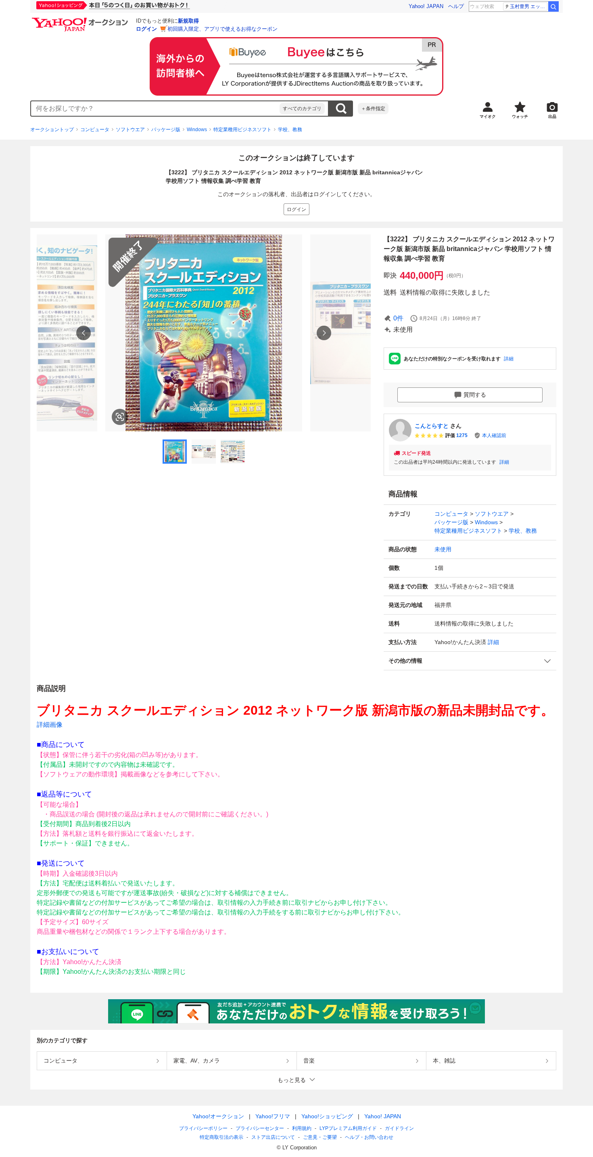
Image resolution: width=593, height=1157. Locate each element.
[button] (470, 661)
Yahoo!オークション (218, 1116)
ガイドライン (399, 1128)
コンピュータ (94, 129)
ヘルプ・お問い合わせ (369, 1137)
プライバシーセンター (260, 1128)
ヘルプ (456, 6)
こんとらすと (432, 426)
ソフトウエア (130, 129)
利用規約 (301, 1128)
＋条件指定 (373, 108)
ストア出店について (273, 1137)
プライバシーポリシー (203, 1128)
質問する (475, 394)
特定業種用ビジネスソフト (242, 129)
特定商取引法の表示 (221, 1137)
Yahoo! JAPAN (426, 6)
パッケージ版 (165, 129)
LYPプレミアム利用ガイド (348, 1128)
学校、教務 (290, 129)
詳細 (509, 359)
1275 (462, 435)
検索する (341, 108)
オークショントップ (52, 129)
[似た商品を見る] (120, 417)
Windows (197, 129)
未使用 (442, 549)
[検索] (553, 6)
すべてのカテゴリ (302, 108)
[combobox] (155, 108)
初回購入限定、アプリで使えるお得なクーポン (222, 29)
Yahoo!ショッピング (327, 1116)
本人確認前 (494, 435)
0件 (398, 318)
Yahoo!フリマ (272, 1116)
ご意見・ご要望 (320, 1137)
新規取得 (188, 21)
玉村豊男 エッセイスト (528, 6)
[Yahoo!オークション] (81, 20)
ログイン (146, 29)
